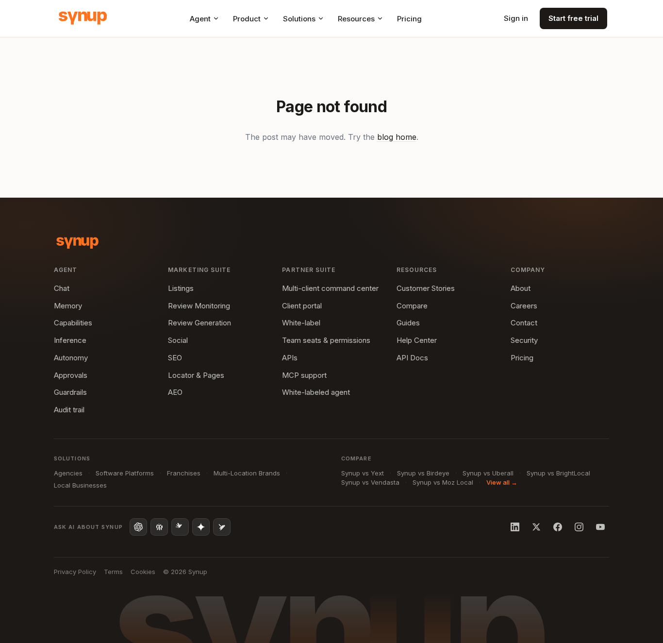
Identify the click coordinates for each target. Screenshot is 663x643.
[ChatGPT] (138, 527)
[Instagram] (579, 527)
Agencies (68, 473)
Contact (524, 322)
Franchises (183, 473)
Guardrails (70, 392)
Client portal (302, 305)
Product (247, 18)
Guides (408, 322)
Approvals (70, 375)
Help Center (417, 340)
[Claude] (180, 527)
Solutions (299, 18)
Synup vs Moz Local (443, 482)
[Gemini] (201, 527)
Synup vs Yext (362, 473)
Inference (70, 340)
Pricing (409, 18)
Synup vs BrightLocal (558, 473)
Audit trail (69, 409)
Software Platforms (125, 473)
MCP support (304, 375)
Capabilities (73, 322)
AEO (175, 392)
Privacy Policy (75, 571)
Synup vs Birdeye (423, 473)
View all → (501, 482)
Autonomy (71, 357)
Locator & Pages (196, 375)
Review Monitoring (199, 305)
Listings (181, 288)
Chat (61, 288)
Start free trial (573, 18)
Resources (356, 18)
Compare (412, 305)
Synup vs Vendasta (370, 482)
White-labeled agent (316, 392)
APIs (290, 357)
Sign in (516, 18)
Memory (68, 305)
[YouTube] (600, 527)
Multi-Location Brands (247, 473)
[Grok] (222, 527)
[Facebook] (557, 527)
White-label (301, 322)
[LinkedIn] (515, 527)
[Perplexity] (159, 527)
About (520, 288)
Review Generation (199, 322)
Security (524, 340)
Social (178, 340)
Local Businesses (80, 485)
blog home (396, 137)
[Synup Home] (83, 18)
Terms (113, 571)
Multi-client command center (330, 288)
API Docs (412, 357)
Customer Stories (426, 288)
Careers (524, 305)
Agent (200, 18)
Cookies (143, 571)
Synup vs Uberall (488, 473)
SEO (175, 357)
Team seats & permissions (326, 340)
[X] (536, 527)
